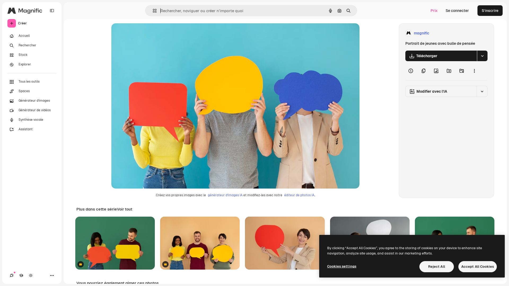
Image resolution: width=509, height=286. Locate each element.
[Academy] (21, 275)
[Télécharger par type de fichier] (482, 56)
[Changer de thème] (31, 275)
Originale (146, 33)
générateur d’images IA (225, 195)
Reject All (436, 266)
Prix (434, 10)
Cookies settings (341, 266)
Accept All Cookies (477, 266)
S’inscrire (490, 10)
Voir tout (124, 209)
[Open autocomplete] (152, 11)
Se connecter (457, 10)
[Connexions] (11, 275)
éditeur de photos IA (299, 195)
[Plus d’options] (474, 70)
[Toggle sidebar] (52, 10)
